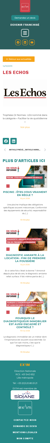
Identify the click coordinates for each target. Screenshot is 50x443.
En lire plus (25, 220)
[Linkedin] (25, 42)
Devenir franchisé (25, 25)
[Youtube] (32, 42)
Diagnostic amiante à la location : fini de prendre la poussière (25, 258)
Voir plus (25, 127)
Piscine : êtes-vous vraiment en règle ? (25, 194)
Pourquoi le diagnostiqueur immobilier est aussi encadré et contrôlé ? (25, 323)
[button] (6, 141)
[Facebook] (18, 42)
